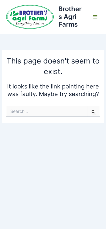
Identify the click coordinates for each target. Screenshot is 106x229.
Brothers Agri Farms (70, 16)
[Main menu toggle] (95, 16)
